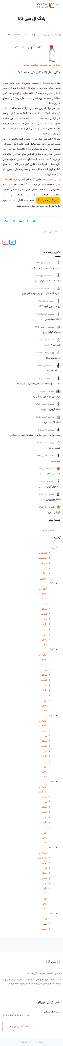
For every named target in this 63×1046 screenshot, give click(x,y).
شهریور (43, 578)
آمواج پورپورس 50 (51, 499)
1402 (51, 716)
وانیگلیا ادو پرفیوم (51, 371)
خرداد (44, 563)
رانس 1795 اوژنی (52, 345)
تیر (45, 568)
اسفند (44, 644)
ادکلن (22, 88)
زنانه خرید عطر (48, 179)
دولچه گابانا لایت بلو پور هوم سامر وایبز (41, 293)
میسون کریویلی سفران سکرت (45, 268)
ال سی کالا (28, 34)
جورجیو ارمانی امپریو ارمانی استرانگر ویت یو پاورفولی (34, 435)
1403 (51, 649)
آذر (46, 629)
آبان (45, 624)
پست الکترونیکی (52, 1012)
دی (45, 634)
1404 (51, 583)
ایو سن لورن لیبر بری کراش (47, 281)
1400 (51, 848)
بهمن (44, 639)
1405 (51, 548)
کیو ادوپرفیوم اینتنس (49, 487)
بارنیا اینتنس (54, 512)
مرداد (44, 573)
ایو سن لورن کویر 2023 (49, 306)
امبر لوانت (55, 461)
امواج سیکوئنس (52, 319)
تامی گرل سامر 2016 (26, 47)
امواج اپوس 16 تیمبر (50, 409)
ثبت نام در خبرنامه (19, 1026)
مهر (45, 619)
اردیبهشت (42, 558)
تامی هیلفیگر (49, 83)
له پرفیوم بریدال (52, 358)
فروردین (43, 553)
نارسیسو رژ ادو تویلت (50, 474)
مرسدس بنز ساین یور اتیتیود (46, 396)
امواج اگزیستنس (52, 422)
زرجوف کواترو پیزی (51, 332)
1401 (51, 782)
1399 (51, 914)
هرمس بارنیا (54, 448)
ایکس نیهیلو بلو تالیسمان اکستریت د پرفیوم (38, 384)
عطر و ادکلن (48, 530)
